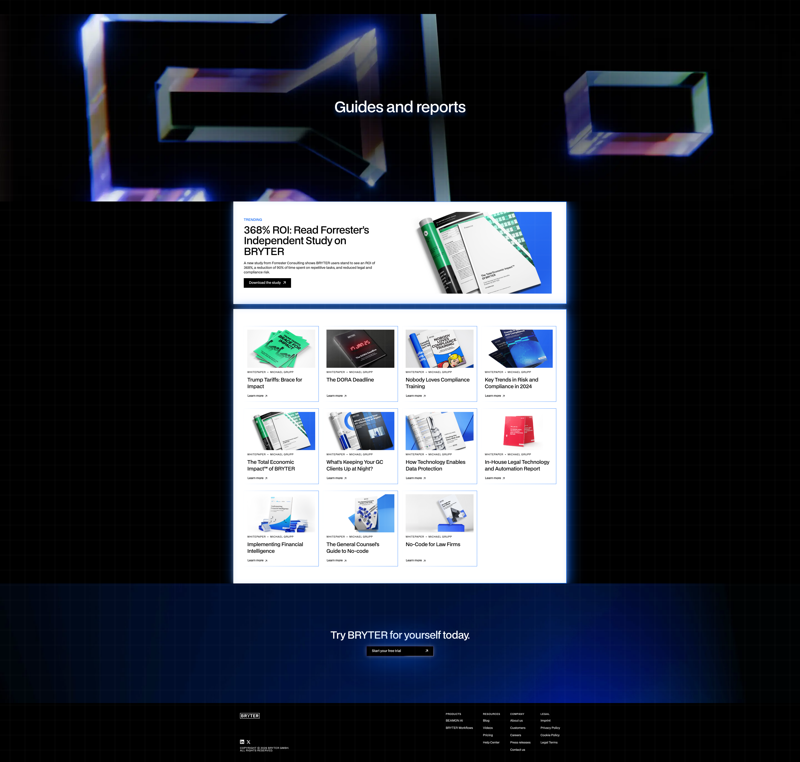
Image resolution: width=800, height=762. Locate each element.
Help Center (491, 742)
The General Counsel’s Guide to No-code (352, 548)
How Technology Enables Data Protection (435, 466)
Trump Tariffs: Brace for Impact (274, 383)
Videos (488, 728)
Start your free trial (386, 651)
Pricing (488, 735)
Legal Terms (549, 742)
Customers (517, 728)
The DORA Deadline (350, 380)
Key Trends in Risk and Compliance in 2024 (511, 383)
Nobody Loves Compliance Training (438, 383)
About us (516, 720)
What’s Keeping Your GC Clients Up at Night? (354, 466)
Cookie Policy (550, 735)
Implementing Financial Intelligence (275, 548)
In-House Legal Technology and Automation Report (517, 466)
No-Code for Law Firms (433, 544)
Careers (515, 735)
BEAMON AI (454, 720)
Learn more (256, 396)
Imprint (546, 720)
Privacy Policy (550, 728)
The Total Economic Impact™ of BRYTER (271, 466)
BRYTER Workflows (459, 728)
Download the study (265, 282)
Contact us (517, 750)
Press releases (520, 742)
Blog (486, 720)
